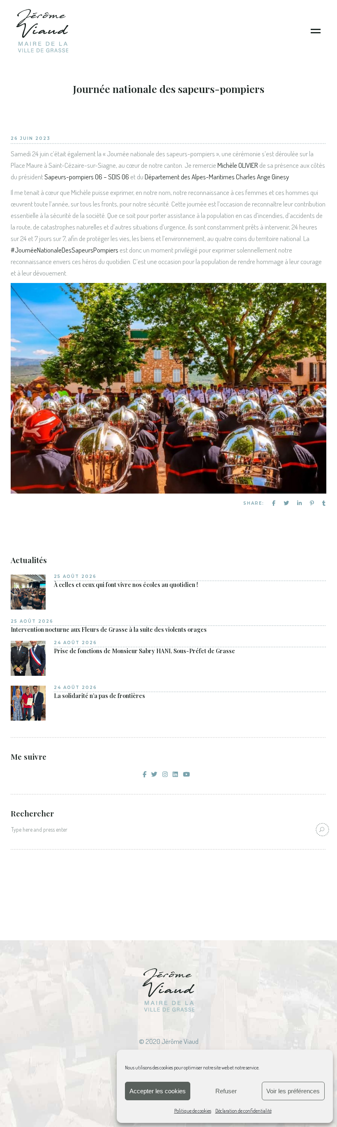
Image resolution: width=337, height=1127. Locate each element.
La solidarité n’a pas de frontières (99, 696)
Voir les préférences (293, 1091)
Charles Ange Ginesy (262, 176)
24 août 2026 (75, 642)
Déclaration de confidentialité (243, 1111)
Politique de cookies (192, 1111)
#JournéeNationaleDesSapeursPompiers (64, 250)
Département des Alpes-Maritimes (190, 176)
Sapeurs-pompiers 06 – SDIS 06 (86, 176)
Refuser (226, 1091)
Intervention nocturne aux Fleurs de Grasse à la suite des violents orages (109, 629)
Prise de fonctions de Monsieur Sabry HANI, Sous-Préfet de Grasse (144, 651)
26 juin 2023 (31, 138)
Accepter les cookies (157, 1091)
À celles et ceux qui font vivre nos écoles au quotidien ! (126, 585)
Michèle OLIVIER (237, 165)
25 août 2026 (75, 576)
